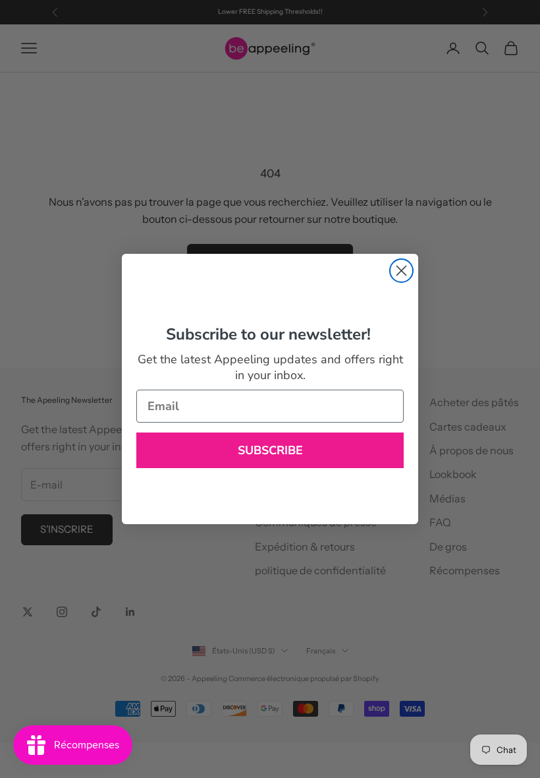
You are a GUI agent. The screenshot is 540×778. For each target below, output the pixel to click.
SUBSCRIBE (270, 450)
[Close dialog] (401, 270)
